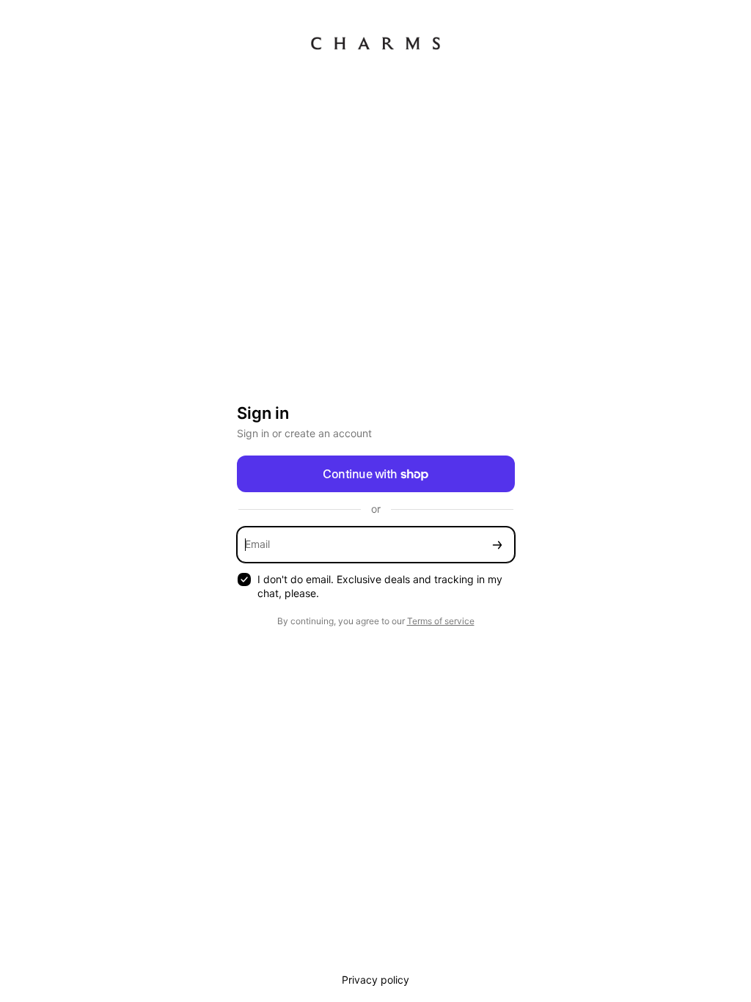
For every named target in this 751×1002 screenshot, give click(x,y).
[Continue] (497, 544)
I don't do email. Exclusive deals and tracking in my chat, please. (379, 586)
